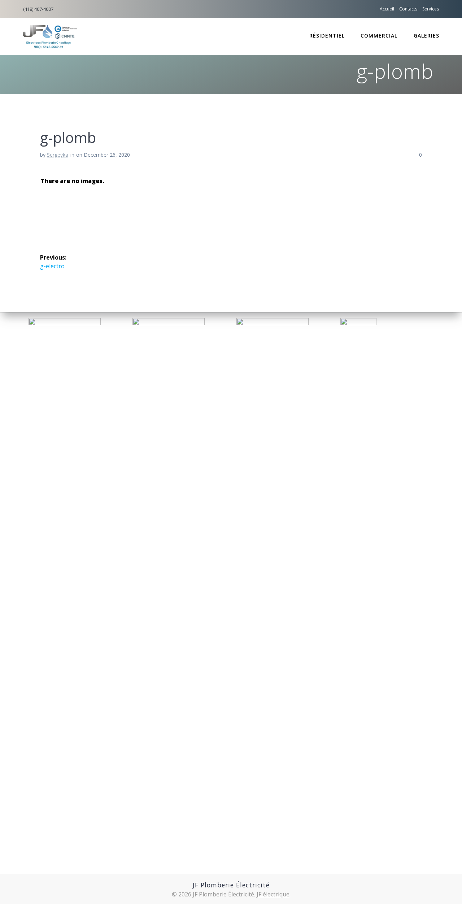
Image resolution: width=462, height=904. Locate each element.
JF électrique (273, 894)
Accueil (387, 9)
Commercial (379, 35)
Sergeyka (57, 154)
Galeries (426, 35)
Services (430, 9)
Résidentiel (327, 35)
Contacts (408, 9)
